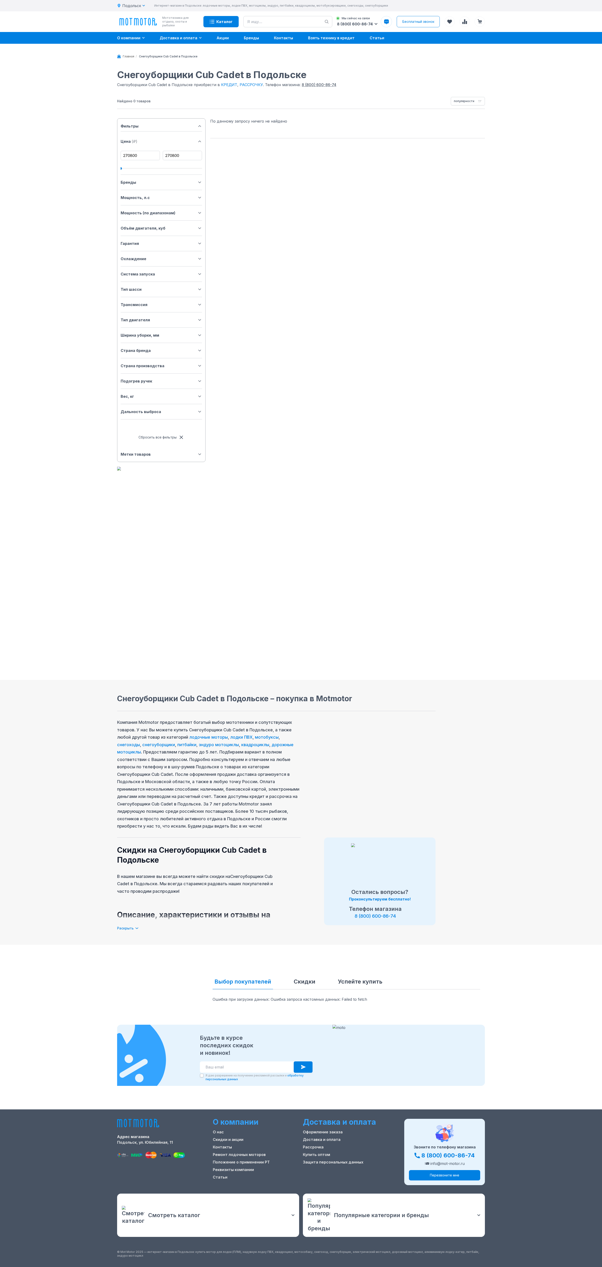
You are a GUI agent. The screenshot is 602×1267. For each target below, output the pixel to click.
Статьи (220, 1177)
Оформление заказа (323, 1132)
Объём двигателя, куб (143, 228)
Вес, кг (127, 396)
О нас (218, 1132)
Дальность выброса (141, 411)
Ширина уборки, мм (140, 335)
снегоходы (128, 744)
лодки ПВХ (241, 737)
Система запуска (138, 274)
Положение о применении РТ (241, 1162)
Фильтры (130, 126)
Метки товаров (136, 454)
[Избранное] (449, 21)
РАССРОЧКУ (251, 84)
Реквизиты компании (233, 1169)
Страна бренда (136, 350)
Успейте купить (360, 981)
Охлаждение (133, 258)
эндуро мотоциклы (219, 744)
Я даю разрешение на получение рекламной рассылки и (255, 1077)
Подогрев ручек (136, 381)
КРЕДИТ (229, 84)
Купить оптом (316, 1154)
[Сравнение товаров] (464, 21)
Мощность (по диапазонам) (148, 213)
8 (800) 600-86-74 (319, 84)
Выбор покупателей (242, 981)
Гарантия (130, 243)
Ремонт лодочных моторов (239, 1154)
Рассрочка (313, 1147)
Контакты (222, 1147)
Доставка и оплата (322, 1139)
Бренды (128, 182)
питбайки (186, 744)
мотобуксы (267, 737)
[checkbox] (202, 1075)
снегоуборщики (158, 744)
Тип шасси (131, 289)
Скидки (304, 981)
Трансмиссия (134, 304)
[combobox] (468, 101)
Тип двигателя (135, 320)
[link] (168, 56)
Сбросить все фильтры (158, 437)
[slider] (120, 168)
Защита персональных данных (333, 1162)
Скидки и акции (228, 1139)
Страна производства (142, 365)
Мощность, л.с (135, 197)
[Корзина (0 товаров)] (480, 21)
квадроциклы (255, 744)
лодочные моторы (208, 737)
